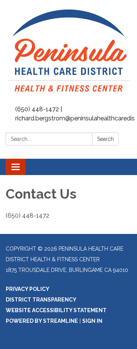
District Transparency (41, 300)
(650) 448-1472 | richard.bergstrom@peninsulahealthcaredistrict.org (75, 114)
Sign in (92, 321)
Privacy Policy (27, 289)
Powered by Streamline (42, 321)
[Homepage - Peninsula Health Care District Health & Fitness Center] (68, 51)
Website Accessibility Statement (56, 310)
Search (105, 139)
